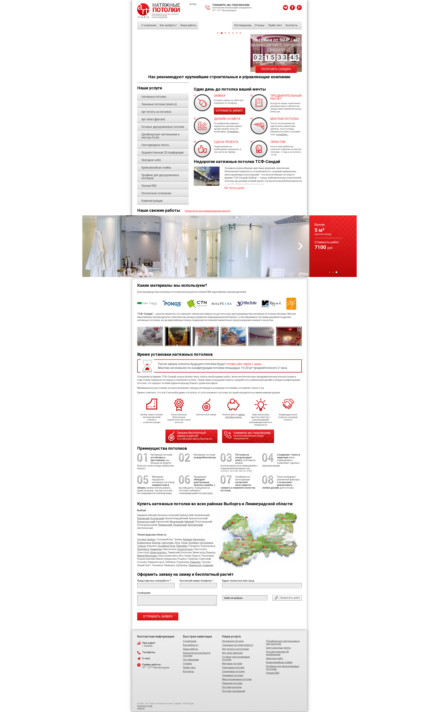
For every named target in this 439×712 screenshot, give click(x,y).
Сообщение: (144, 592)
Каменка (195, 562)
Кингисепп (199, 539)
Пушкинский (180, 525)
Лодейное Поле (166, 546)
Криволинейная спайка (279, 662)
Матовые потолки (232, 663)
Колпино (193, 542)
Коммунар (156, 549)
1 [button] (329, 272)
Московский (176, 521)
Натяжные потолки (233, 641)
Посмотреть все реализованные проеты (207, 211)
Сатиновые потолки (233, 671)
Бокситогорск (185, 549)
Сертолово (167, 542)
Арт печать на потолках (235, 649)
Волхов (156, 542)
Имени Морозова (147, 555)
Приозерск (143, 549)
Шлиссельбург (158, 552)
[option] (219, 246)
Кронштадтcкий (146, 521)
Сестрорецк (206, 542)
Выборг (151, 539)
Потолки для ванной (233, 691)
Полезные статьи (144, 706)
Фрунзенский (195, 525)
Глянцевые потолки (233, 667)
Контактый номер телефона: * (197, 580)
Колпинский (157, 518)
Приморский (165, 525)
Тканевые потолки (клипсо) (237, 645)
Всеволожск (144, 542)
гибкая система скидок (235, 415)
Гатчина (141, 539)
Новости (141, 708)
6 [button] (236, 32)
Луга (177, 542)
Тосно (184, 542)
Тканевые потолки (232, 675)
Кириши (187, 539)
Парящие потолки (232, 683)
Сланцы (141, 546)
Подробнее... (233, 131)
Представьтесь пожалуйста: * (154, 580)
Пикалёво (181, 546)
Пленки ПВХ (272, 673)
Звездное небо (274, 658)
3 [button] (336, 272)
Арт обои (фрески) (232, 653)
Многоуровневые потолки (237, 679)
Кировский (143, 518)
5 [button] (233, 32)
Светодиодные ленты (278, 647)
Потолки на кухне (232, 687)
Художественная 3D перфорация (277, 653)
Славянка (207, 565)
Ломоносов (194, 565)
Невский (189, 521)
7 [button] (240, 32)
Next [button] (300, 246)
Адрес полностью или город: (238, 580)
